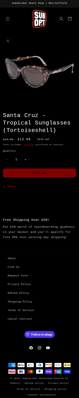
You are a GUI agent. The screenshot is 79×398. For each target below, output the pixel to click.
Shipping (28, 145)
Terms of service (28, 389)
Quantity (9, 151)
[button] (7, 19)
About (12, 258)
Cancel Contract (20, 318)
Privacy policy (58, 383)
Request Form (17, 275)
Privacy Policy (19, 284)
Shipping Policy (20, 301)
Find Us (13, 267)
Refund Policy (18, 293)
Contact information (42, 395)
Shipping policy (56, 389)
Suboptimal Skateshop (37, 378)
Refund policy (34, 383)
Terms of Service (21, 310)
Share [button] (11, 186)
